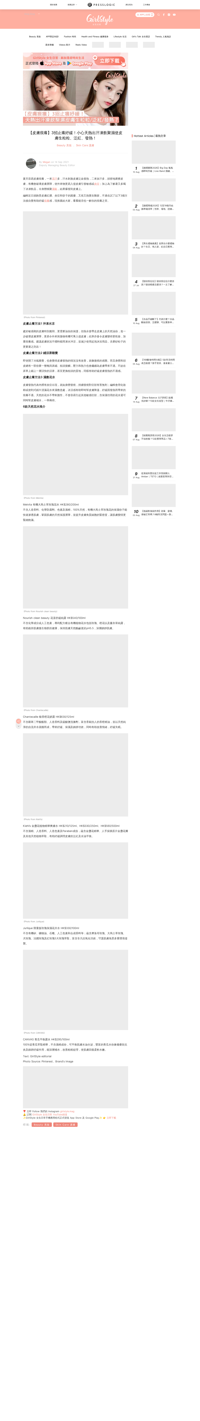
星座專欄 (49, 44)
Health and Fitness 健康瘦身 (94, 36)
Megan (47, 162)
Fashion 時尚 (70, 36)
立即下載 (111, 1117)
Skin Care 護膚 (84, 145)
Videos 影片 (64, 44)
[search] (158, 14)
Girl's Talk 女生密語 (141, 36)
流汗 (54, 178)
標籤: (27, 1124)
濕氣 (54, 188)
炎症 (96, 183)
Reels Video (81, 44)
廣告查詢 (129, 5)
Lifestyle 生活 (120, 36)
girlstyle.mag (67, 1111)
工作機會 (146, 5)
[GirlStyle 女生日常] (100, 19)
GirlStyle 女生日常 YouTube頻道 (49, 1114)
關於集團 (53, 5)
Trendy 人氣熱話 (163, 36)
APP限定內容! (52, 36)
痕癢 (46, 200)
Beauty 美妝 (35, 36)
